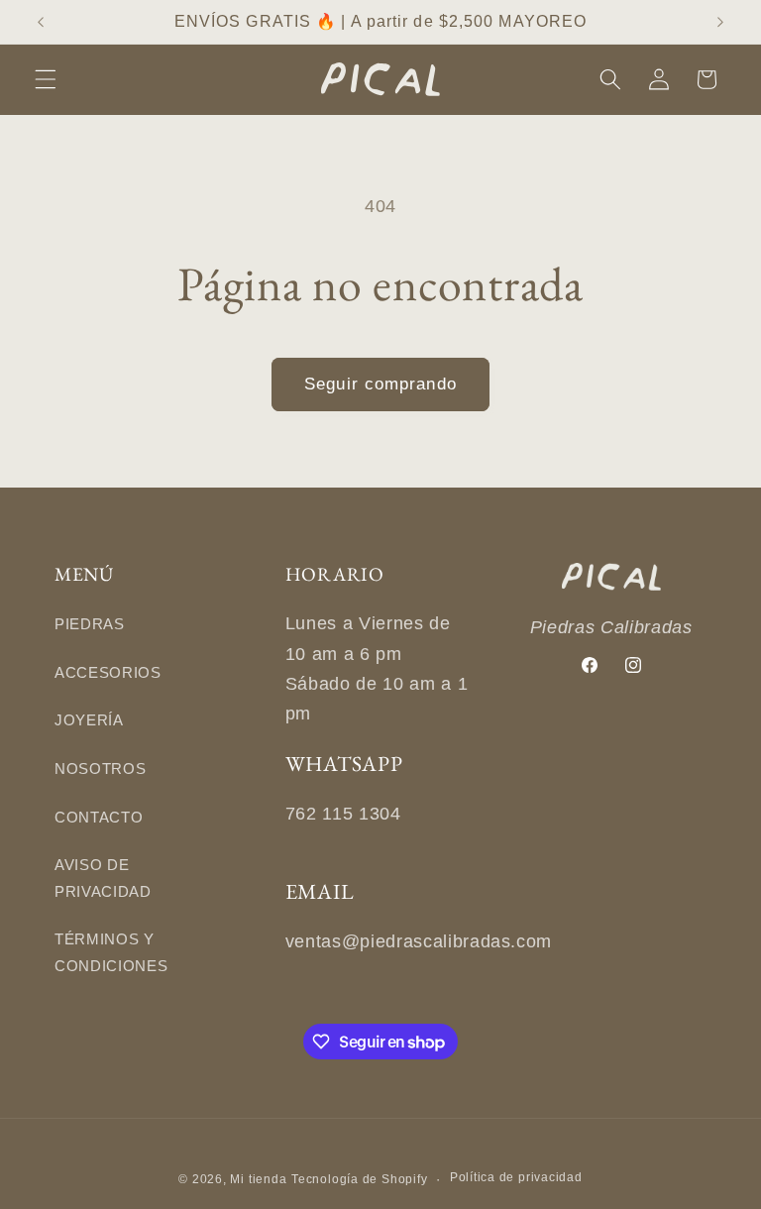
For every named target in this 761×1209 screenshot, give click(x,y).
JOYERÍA (89, 720)
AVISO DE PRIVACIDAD (103, 878)
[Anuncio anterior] (40, 22)
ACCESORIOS (108, 672)
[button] (45, 79)
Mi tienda (258, 1179)
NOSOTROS (100, 768)
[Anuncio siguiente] (720, 22)
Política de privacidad (516, 1177)
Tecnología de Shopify (359, 1179)
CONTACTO (98, 817)
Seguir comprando (380, 383)
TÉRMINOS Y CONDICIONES (110, 952)
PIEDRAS (89, 623)
